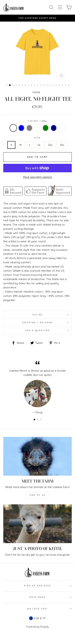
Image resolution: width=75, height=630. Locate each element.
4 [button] (17, 86)
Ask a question (37, 330)
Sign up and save (37, 585)
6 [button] (23, 86)
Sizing (37, 314)
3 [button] (13, 86)
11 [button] (38, 86)
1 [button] (7, 86)
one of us (37, 495)
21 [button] (69, 86)
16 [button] (53, 86)
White (37, 127)
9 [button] (32, 86)
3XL (62, 144)
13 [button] (44, 86)
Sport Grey (29, 127)
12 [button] (41, 86)
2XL (50, 144)
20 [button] (66, 86)
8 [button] (29, 86)
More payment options (37, 176)
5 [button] (20, 86)
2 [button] (10, 85)
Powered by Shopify (37, 626)
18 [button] (60, 86)
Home (36, 92)
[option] (37, 18)
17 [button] (57, 86)
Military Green (45, 127)
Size (37, 137)
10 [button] (35, 86)
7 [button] (26, 86)
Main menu (37, 597)
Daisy (13, 127)
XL (39, 144)
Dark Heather (61, 127)
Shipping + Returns (37, 322)
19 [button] (63, 86)
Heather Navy (53, 127)
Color (37, 121)
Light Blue (21, 127)
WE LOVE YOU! (37, 608)
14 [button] (47, 86)
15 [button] (50, 86)
